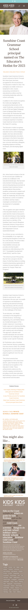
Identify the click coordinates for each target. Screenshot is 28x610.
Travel (14, 591)
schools (14, 535)
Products (12, 585)
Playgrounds (9, 583)
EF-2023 (5, 573)
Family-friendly (13, 575)
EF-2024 (10, 573)
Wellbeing (19, 591)
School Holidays (19, 585)
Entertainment (16, 573)
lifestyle (6, 535)
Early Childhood (6, 571)
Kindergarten (14, 579)
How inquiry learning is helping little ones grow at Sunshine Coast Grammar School (14, 392)
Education (6, 72)
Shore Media (16, 607)
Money (12, 581)
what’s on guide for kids (13, 514)
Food (19, 575)
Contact (18, 600)
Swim (21, 589)
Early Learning (14, 571)
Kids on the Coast (11, 510)
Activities (5, 567)
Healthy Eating (17, 577)
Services (12, 587)
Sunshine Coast (17, 414)
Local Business (21, 579)
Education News (15, 72)
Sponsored (5, 589)
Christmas (10, 569)
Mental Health (6, 581)
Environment (6, 575)
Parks (4, 583)
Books (22, 567)
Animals (10, 567)
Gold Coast (8, 539)
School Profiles (6, 587)
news (14, 532)
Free (22, 575)
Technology (5, 591)
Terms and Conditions (10, 600)
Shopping (17, 587)
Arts (14, 567)
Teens (10, 591)
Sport (10, 589)
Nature (16, 581)
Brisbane (7, 518)
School (23, 72)
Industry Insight (6, 579)
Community (16, 569)
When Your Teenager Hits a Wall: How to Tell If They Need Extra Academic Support (14, 479)
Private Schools (6, 585)
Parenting (21, 581)
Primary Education (17, 583)
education (8, 537)
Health (10, 577)
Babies (18, 567)
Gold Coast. (12, 522)
